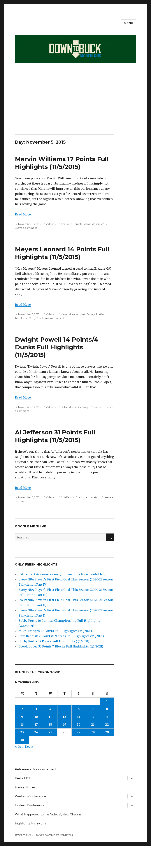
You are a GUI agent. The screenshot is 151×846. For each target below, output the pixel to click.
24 (36, 732)
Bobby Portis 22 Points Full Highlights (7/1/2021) (54, 641)
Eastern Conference (30, 805)
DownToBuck (23, 835)
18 (50, 724)
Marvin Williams (92, 223)
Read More (23, 214)
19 (64, 724)
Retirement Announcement (36, 769)
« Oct (19, 746)
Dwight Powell (90, 407)
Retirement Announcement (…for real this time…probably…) (62, 574)
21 (92, 724)
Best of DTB (24, 778)
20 (78, 724)
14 (92, 717)
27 (78, 732)
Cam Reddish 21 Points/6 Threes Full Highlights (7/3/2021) (61, 636)
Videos (50, 223)
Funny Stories (25, 787)
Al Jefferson (68, 497)
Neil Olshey (88, 314)
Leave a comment (26, 227)
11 (50, 717)
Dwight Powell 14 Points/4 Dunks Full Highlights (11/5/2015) (56, 347)
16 (22, 724)
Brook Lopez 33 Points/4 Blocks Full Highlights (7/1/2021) (61, 646)
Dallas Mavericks (71, 407)
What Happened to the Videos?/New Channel (48, 814)
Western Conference (30, 796)
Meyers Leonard (70, 314)
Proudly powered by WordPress (53, 835)
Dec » (29, 746)
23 (22, 732)
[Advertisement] (76, 106)
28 (93, 732)
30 (22, 740)
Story (32, 318)
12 (64, 717)
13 (78, 717)
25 (50, 732)
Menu (128, 23)
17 (36, 724)
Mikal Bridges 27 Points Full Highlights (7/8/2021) (55, 631)
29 (107, 732)
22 (107, 724)
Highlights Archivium (30, 823)
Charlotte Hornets (71, 223)
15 (106, 717)
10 (36, 717)
